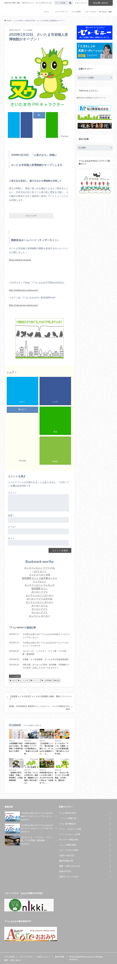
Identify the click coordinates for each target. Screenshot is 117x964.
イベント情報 (68, 818)
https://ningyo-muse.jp (20, 259)
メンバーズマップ (61, 12)
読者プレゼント (68, 876)
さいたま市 (24, 680)
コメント (12, 492)
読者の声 (65, 871)
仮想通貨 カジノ (39, 588)
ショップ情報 (67, 845)
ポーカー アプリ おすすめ (40, 598)
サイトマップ (81, 3)
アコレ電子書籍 (67, 823)
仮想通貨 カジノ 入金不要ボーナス (39, 578)
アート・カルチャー (70, 829)
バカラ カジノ (40, 571)
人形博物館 (47, 680)
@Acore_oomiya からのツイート (91, 97)
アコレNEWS (76, 12)
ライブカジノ (39, 581)
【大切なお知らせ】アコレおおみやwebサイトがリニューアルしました (46, 635)
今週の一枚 (66, 855)
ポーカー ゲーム (39, 605)
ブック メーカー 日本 (39, 574)
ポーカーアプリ (40, 609)
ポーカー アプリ (39, 591)
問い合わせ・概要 (105, 12)
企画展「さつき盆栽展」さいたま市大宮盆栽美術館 (45, 659)
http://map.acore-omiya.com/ (23, 305)
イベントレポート (69, 834)
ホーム (46, 12)
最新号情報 (66, 860)
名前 (11, 515)
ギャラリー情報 (68, 839)
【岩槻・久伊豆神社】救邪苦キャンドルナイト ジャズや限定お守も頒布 (39, 707)
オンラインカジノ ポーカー (40, 595)
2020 (14, 680)
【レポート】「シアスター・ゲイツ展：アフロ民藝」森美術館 (44, 652)
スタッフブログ (90, 12)
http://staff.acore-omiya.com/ (23, 290)
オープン (35, 680)
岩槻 (57, 680)
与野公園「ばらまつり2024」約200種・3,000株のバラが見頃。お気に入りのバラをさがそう (45, 666)
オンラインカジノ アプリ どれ (39, 567)
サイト (11, 538)
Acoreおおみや (13, 10)
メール (12, 526)
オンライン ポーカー (39, 615)
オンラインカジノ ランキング (40, 585)
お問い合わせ (102, 3)
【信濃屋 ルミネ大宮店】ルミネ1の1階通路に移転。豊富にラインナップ (40, 697)
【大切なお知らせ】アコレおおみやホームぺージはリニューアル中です (45, 644)
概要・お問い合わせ (69, 866)
